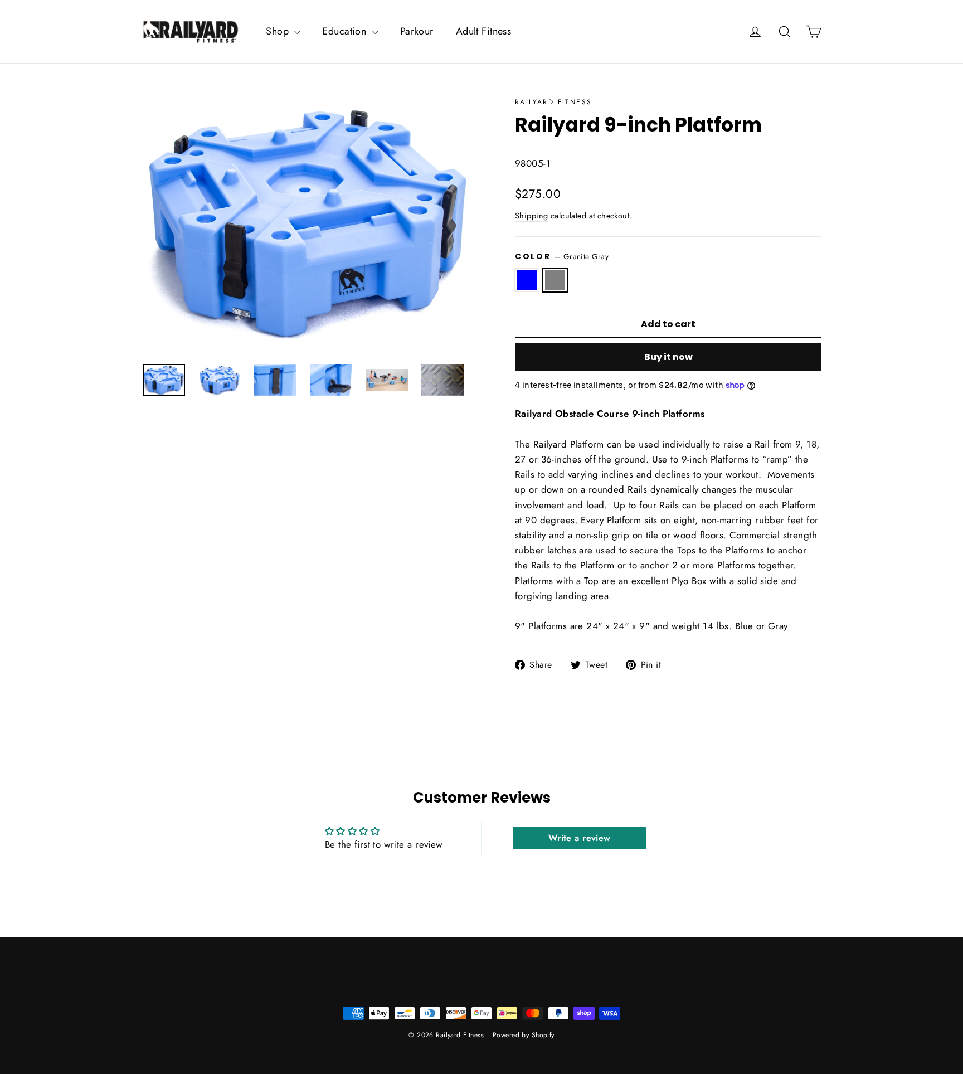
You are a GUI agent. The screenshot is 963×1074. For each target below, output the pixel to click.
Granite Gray (555, 280)
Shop (278, 31)
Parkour (417, 31)
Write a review (579, 838)
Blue (527, 280)
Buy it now (668, 357)
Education (345, 31)
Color (562, 256)
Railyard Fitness (553, 102)
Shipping (531, 215)
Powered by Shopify (524, 1035)
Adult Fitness (484, 31)
